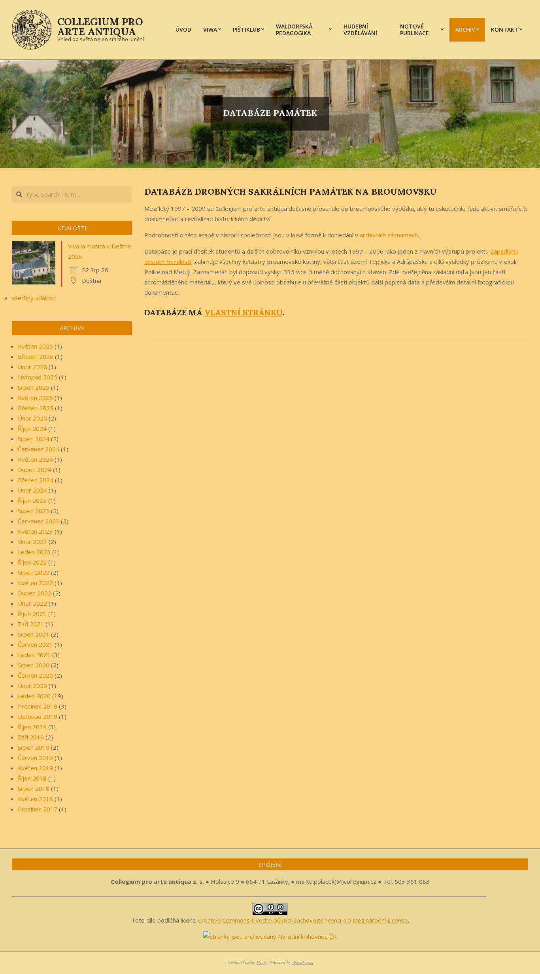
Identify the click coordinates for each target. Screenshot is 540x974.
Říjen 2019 (32, 727)
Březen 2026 (35, 356)
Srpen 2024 (33, 439)
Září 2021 (31, 624)
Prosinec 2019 (37, 706)
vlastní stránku (243, 312)
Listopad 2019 (37, 716)
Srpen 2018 (33, 788)
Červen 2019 (35, 758)
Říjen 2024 (32, 428)
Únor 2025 (32, 418)
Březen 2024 (35, 480)
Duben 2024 (34, 470)
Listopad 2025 (37, 377)
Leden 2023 (34, 552)
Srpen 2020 (33, 665)
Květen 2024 (35, 459)
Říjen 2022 (32, 562)
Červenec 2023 (38, 521)
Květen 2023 (35, 531)
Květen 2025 (35, 398)
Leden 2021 (34, 655)
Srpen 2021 (33, 634)
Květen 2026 (35, 346)
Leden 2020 (34, 696)
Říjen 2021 (32, 614)
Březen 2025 (35, 408)
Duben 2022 (34, 593)
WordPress (302, 962)
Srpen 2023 (33, 511)
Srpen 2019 (33, 747)
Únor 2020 (32, 686)
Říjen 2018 (32, 778)
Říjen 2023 (32, 500)
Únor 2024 (32, 490)
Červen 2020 (35, 675)
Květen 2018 (35, 799)
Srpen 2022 (33, 572)
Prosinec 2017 (37, 809)
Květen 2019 (35, 768)
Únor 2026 (32, 367)
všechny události (34, 298)
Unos (262, 962)
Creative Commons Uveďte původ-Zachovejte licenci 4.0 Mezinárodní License (303, 920)
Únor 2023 (32, 542)
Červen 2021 (35, 644)
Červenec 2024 (38, 449)
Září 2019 (31, 737)
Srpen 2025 (33, 387)
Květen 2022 (35, 583)
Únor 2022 (32, 603)
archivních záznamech (389, 235)
